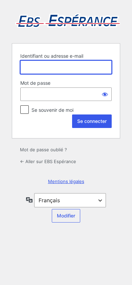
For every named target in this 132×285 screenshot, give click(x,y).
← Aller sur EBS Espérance (48, 161)
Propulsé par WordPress (66, 21)
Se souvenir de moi (52, 110)
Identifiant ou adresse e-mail (51, 56)
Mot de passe (35, 83)
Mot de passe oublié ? (43, 149)
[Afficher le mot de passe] (105, 94)
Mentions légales (66, 181)
